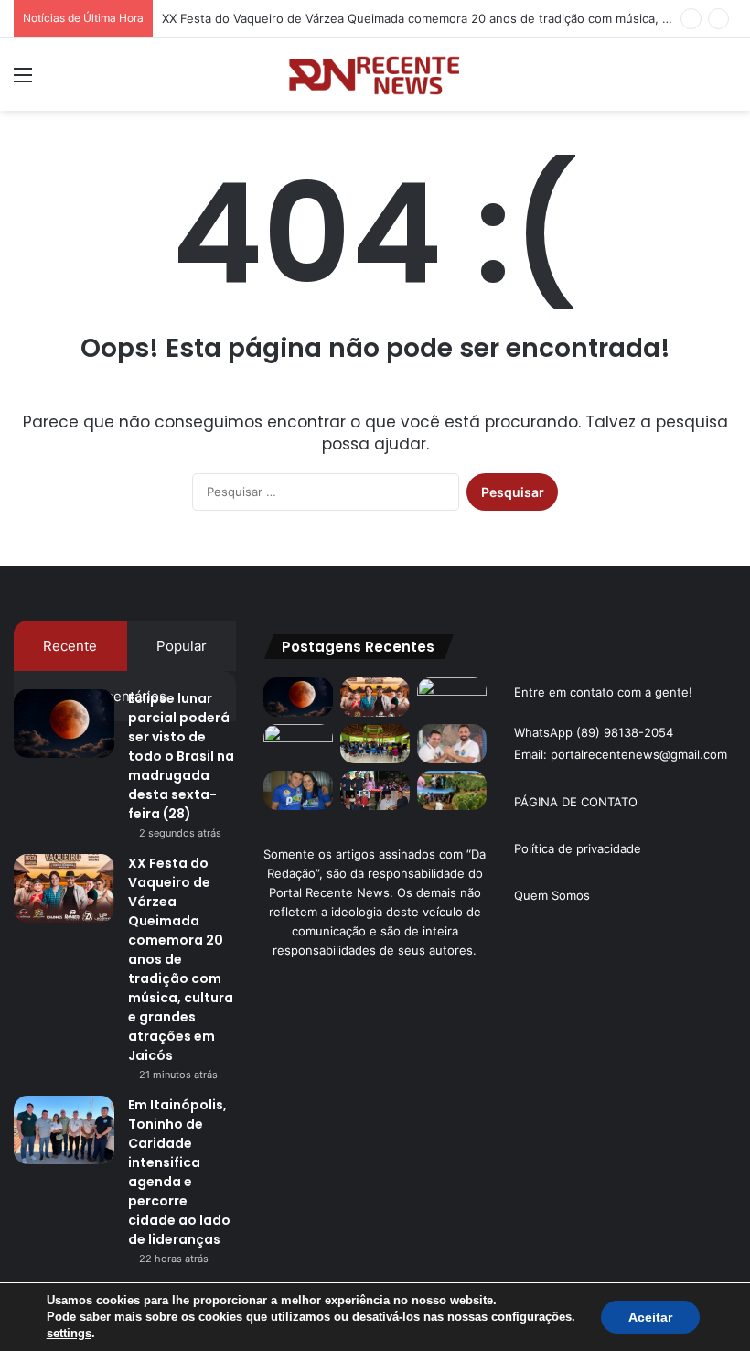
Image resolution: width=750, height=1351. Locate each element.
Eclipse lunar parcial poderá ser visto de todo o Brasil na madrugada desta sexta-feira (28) (181, 756)
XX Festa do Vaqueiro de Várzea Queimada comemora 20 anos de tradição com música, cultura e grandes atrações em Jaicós (180, 959)
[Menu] (23, 81)
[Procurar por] (727, 81)
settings (69, 1333)
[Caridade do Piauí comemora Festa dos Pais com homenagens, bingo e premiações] (375, 790)
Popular (181, 645)
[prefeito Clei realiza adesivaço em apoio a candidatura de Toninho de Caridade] (298, 790)
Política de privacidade (577, 848)
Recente (70, 645)
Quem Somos (552, 895)
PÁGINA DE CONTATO (576, 801)
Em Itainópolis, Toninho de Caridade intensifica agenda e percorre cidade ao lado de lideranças (179, 1172)
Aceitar (650, 1317)
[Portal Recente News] (375, 74)
